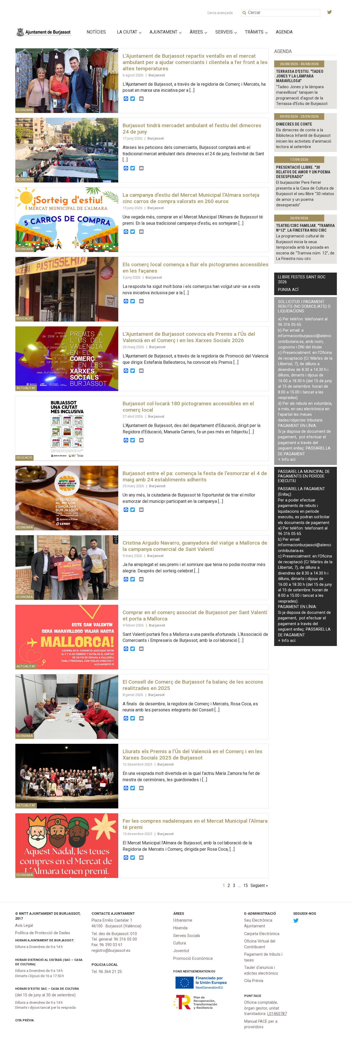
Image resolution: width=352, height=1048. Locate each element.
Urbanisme (182, 920)
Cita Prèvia (24, 1020)
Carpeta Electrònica (261, 933)
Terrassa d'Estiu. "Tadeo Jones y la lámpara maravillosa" (299, 76)
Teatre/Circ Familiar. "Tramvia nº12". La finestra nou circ (305, 228)
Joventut (181, 951)
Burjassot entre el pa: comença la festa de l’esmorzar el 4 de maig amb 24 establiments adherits (195, 476)
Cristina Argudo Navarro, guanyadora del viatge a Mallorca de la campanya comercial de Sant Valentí (195, 546)
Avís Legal (24, 925)
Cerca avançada (220, 13)
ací (292, 459)
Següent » (259, 885)
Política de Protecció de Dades (42, 933)
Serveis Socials (186, 935)
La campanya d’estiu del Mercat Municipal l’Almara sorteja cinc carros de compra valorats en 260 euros (191, 198)
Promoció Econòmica (193, 958)
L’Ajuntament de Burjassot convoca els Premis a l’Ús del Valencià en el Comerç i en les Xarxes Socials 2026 (189, 337)
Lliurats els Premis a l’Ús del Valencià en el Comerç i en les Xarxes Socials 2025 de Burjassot (192, 754)
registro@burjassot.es (111, 950)
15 (245, 885)
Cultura (179, 943)
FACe (257, 996)
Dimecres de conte (294, 124)
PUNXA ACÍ (288, 289)
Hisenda (180, 928)
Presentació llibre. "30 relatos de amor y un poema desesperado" (303, 172)
